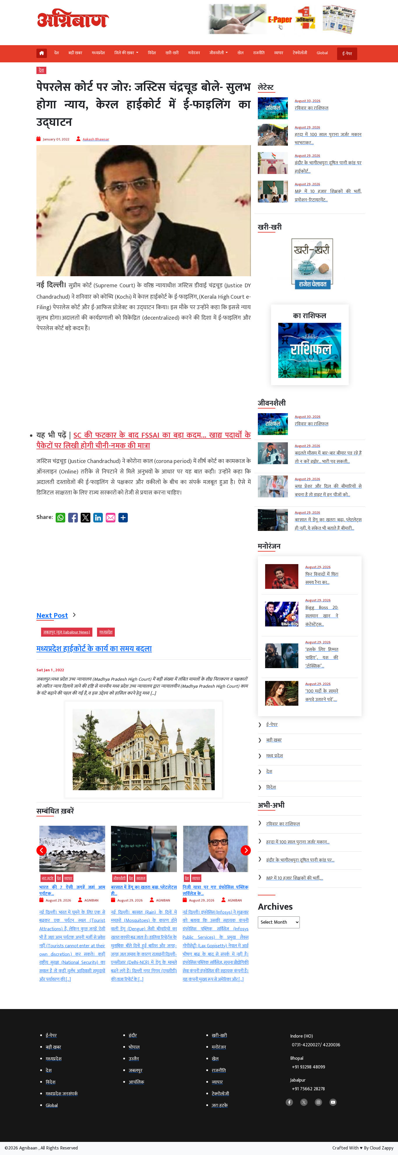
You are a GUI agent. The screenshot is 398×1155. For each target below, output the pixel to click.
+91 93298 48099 (308, 1067)
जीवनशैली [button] (217, 53)
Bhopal (307, 1062)
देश (56, 53)
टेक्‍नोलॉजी (300, 53)
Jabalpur (307, 1084)
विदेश (152, 53)
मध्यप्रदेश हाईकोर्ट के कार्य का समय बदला (94, 649)
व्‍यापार (278, 53)
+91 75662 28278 (308, 1089)
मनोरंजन (194, 53)
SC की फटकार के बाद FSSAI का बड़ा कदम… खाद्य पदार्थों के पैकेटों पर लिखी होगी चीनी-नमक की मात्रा (143, 440)
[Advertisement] (143, 379)
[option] (72, 905)
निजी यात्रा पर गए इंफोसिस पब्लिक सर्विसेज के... (144, 890)
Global (322, 53)
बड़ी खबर (75, 53)
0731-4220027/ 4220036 (316, 1045)
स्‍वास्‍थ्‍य (69, 878)
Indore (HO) (315, 1040)
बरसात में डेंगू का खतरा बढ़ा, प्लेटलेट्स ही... (72, 890)
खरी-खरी (172, 53)
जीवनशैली (48, 878)
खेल (240, 53)
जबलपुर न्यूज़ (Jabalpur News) (66, 632)
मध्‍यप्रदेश (98, 53)
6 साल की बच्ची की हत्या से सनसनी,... (214, 887)
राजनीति (259, 53)
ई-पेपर (347, 53)
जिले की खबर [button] (125, 53)
